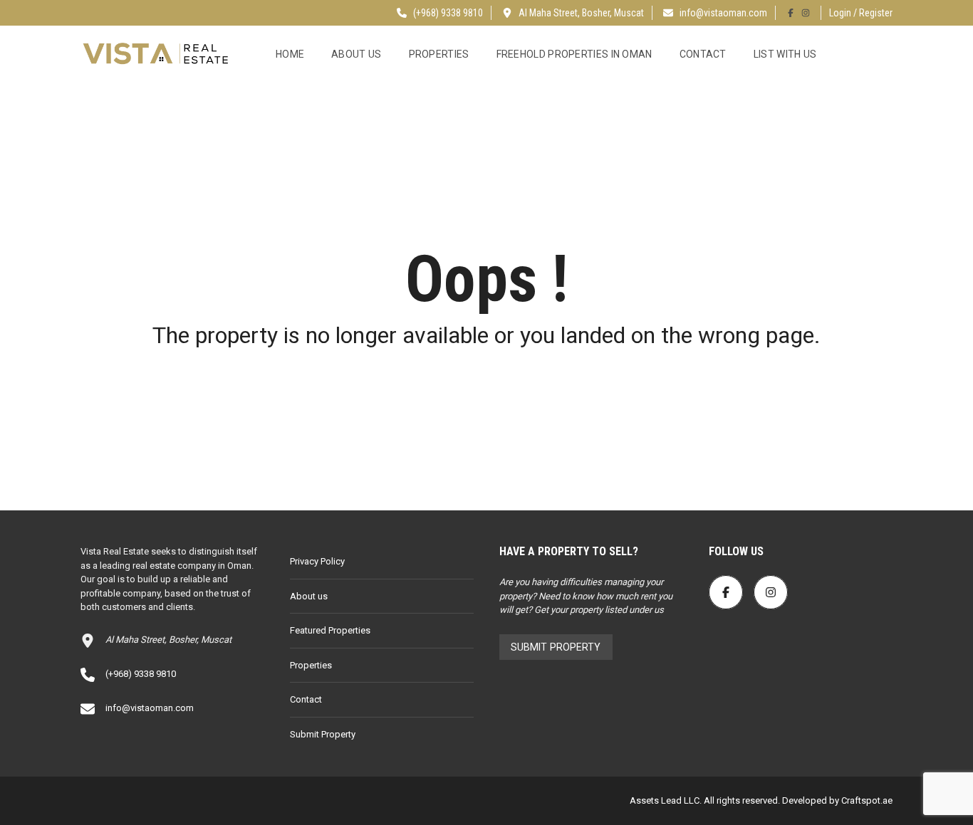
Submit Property (322, 734)
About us (356, 54)
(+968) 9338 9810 (447, 13)
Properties (439, 54)
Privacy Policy (317, 561)
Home (290, 54)
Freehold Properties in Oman (574, 54)
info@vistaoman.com (723, 13)
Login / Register (861, 13)
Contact (703, 54)
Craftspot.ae (866, 800)
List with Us (785, 54)
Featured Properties (330, 630)
